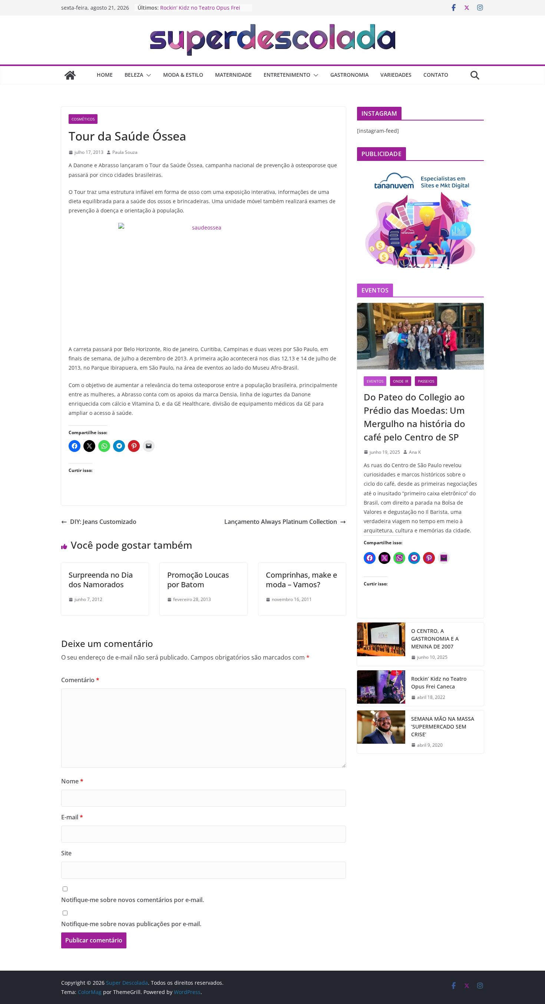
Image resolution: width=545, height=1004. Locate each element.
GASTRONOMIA (349, 74)
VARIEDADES (396, 74)
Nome (72, 781)
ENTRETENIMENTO (287, 74)
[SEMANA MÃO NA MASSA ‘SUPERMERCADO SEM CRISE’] (381, 732)
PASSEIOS (426, 381)
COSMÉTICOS (83, 119)
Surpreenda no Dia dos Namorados (101, 579)
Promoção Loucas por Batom (198, 579)
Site (66, 853)
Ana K (415, 452)
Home (105, 74)
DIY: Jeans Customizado (103, 522)
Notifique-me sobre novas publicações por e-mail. (131, 924)
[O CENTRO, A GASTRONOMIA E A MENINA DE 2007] (381, 644)
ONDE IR (400, 381)
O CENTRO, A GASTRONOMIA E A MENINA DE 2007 (435, 638)
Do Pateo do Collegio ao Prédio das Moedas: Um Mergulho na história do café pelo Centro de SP (414, 417)
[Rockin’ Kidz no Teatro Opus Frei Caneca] (381, 688)
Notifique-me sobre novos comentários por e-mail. (132, 900)
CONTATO (435, 74)
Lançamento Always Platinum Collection (280, 522)
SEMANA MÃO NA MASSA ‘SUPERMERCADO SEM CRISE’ (442, 726)
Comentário (80, 680)
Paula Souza (125, 152)
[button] (147, 75)
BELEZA (134, 74)
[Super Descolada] (70, 75)
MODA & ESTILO (183, 74)
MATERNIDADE (233, 74)
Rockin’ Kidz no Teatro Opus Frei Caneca (438, 682)
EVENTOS (375, 381)
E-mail (72, 817)
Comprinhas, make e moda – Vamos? (301, 579)
